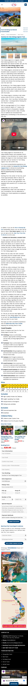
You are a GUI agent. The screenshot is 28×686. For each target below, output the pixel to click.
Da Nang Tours (7, 659)
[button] (2, 4)
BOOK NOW (14, 684)
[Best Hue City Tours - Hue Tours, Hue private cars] (14, 4)
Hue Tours (20, 34)
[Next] (24, 45)
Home (2, 34)
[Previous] (3, 45)
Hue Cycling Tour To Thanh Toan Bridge (20, 438)
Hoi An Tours (6, 662)
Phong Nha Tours (7, 654)
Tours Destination (11, 34)
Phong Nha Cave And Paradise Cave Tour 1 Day (7, 438)
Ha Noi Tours (6, 664)
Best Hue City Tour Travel (14, 323)
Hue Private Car (15, 317)
